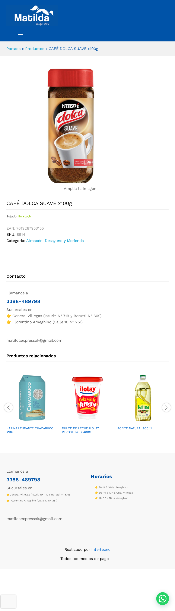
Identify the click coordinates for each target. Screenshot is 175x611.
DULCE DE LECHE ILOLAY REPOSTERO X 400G (80, 430)
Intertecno (101, 549)
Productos (34, 48)
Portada (13, 48)
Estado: (11, 216)
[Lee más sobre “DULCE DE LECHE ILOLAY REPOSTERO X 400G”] (82, 421)
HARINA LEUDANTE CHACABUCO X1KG (29, 430)
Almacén (34, 240)
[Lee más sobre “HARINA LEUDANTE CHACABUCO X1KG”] (27, 421)
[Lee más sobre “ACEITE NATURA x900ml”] (138, 421)
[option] (32, 406)
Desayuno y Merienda (64, 240)
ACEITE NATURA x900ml (134, 428)
